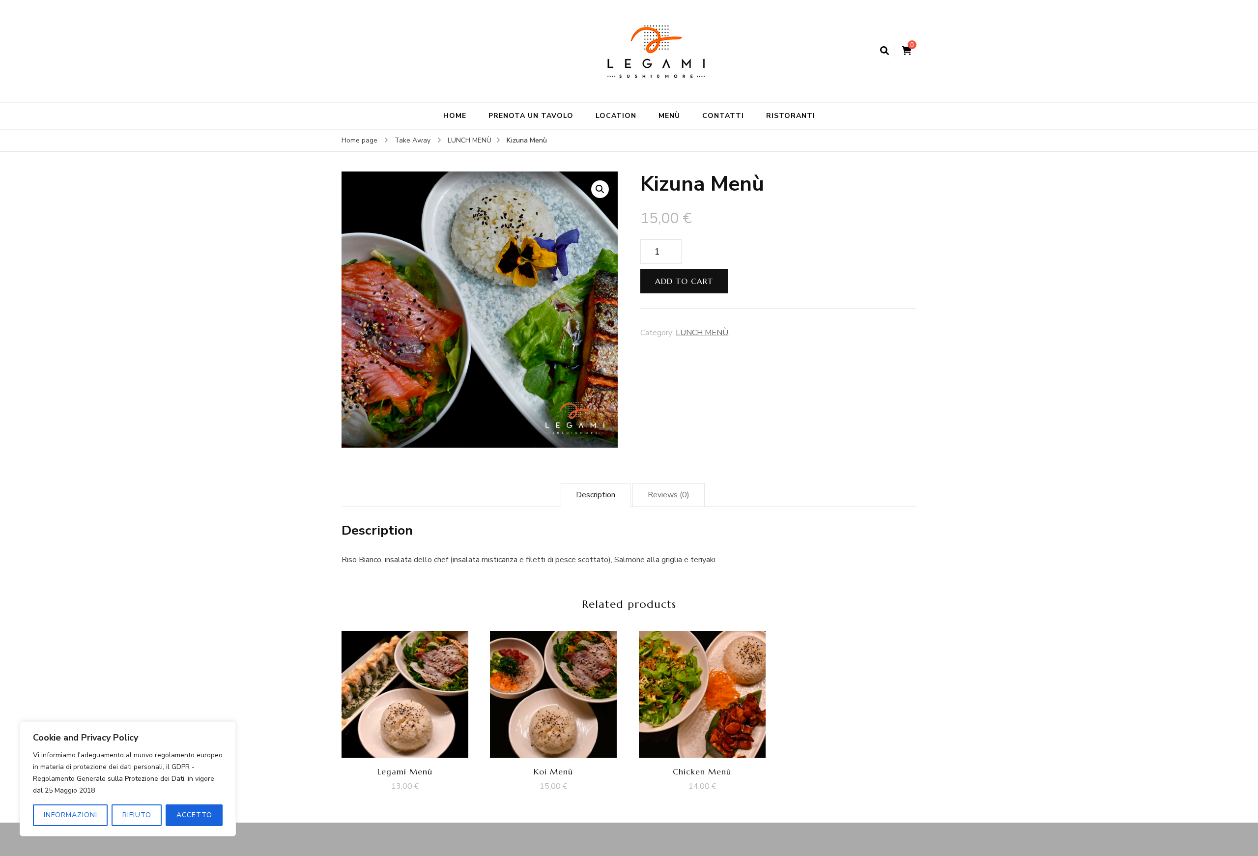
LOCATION (616, 115)
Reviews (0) (668, 494)
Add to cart (684, 281)
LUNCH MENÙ (702, 332)
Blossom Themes (715, 839)
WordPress (813, 839)
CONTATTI (723, 115)
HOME (454, 115)
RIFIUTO (136, 815)
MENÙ (669, 115)
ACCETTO (194, 815)
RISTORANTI (790, 115)
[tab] (595, 495)
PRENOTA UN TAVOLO (530, 115)
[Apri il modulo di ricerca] (884, 51)
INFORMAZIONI (70, 815)
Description (595, 494)
